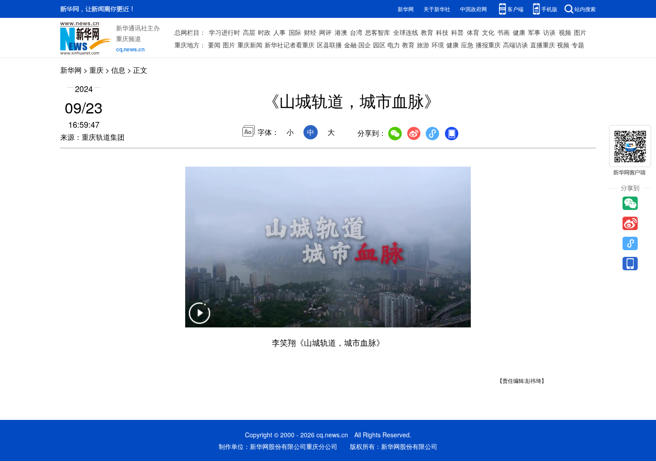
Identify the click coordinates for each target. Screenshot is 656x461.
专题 (578, 44)
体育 (473, 32)
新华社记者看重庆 (290, 44)
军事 (534, 32)
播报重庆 (488, 44)
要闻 (214, 44)
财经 (310, 32)
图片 (580, 32)
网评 (325, 32)
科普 (457, 32)
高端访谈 (515, 44)
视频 (565, 32)
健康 (519, 32)
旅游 (423, 44)
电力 (393, 44)
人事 (279, 32)
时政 (264, 32)
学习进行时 (224, 32)
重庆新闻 (249, 44)
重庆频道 (128, 38)
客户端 (515, 9)
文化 (488, 32)
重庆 (96, 70)
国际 (295, 32)
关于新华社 (436, 9)
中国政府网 (473, 9)
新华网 (406, 9)
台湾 (356, 32)
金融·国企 (357, 44)
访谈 (549, 32)
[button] (199, 318)
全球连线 (405, 32)
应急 (467, 44)
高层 (249, 32)
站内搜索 (585, 9)
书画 (503, 32)
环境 (438, 44)
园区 (379, 44)
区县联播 (329, 44)
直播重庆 (542, 44)
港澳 (341, 32)
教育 (427, 32)
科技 (442, 32)
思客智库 (377, 32)
